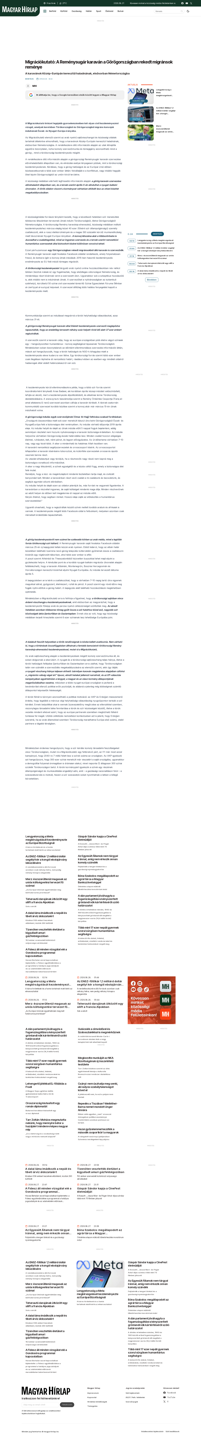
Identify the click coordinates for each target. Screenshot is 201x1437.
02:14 (131, 241)
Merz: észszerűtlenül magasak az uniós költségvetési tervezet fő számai (164, 132)
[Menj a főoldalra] (19, 9)
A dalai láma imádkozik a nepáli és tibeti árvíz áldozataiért (155, 272)
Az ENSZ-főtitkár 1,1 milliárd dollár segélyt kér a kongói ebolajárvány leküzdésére (165, 113)
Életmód (109, 11)
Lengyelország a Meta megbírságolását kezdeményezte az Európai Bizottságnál (165, 95)
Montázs (157, 234)
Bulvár (121, 11)
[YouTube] (187, 3)
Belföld (52, 11)
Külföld (63, 11)
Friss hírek (51, 3)
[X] (191, 3)
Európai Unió (139, 101)
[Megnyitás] (45, 11)
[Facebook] (182, 3)
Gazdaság (76, 11)
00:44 (132, 264)
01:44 (131, 248)
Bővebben (152, 280)
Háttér (89, 11)
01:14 (132, 256)
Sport (98, 11)
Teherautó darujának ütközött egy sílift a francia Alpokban (156, 264)
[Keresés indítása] (182, 11)
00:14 (131, 271)
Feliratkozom (67, 1404)
